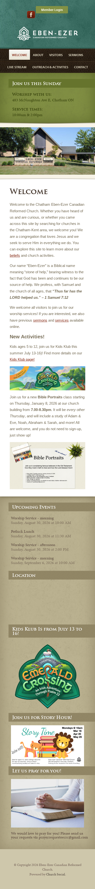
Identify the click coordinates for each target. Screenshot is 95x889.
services (62, 320)
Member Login (52, 10)
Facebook (31, 14)
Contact (81, 67)
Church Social (55, 874)
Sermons (75, 55)
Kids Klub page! (22, 359)
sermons (40, 320)
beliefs (15, 255)
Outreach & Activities (50, 67)
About (38, 55)
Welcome (19, 55)
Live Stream (17, 67)
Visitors (56, 55)
